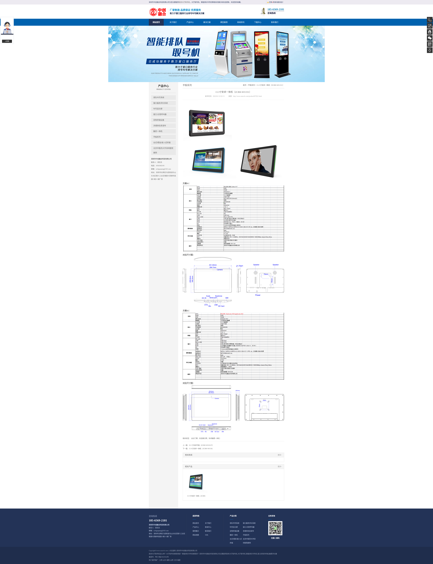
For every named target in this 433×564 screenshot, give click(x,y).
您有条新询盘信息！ (276, 2)
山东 (164, 560)
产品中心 (190, 22)
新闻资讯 (240, 22)
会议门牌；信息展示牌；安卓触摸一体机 (205, 438)
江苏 (175, 560)
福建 (178, 560)
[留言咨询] (430, 26)
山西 (171, 560)
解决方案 (207, 22)
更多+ (280, 455)
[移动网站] (430, 44)
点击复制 (172, 550)
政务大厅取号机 (184, 2)
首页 (244, 85)
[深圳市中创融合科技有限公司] (158, 12)
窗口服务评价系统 (160, 103)
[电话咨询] (430, 20)
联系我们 (274, 22)
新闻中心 (208, 527)
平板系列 (157, 137)
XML (206, 535)
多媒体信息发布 (159, 126)
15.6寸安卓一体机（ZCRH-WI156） (201, 448)
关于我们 (173, 22)
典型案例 (224, 22)
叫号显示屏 (157, 109)
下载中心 (257, 22)
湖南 (168, 560)
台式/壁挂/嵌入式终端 (161, 143)
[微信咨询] (430, 38)
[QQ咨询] (430, 32)
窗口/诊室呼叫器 (159, 114)
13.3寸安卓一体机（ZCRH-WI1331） (270, 85)
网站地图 (196, 535)
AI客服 (7, 41)
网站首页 (156, 22)
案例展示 (196, 531)
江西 (160, 560)
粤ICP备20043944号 (162, 557)
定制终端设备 (158, 120)
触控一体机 (157, 131)
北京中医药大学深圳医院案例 (163, 150)
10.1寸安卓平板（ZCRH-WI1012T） (201, 445)
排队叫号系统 (158, 97)
